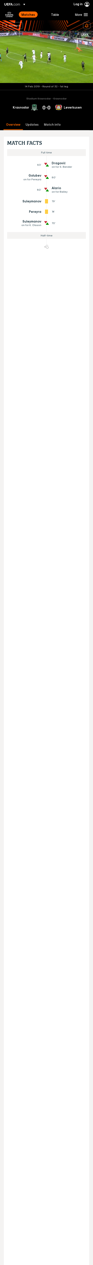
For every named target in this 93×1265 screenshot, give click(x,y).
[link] (28, 14)
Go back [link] (14, 25)
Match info (52, 124)
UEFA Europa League (9, 14)
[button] (80, 14)
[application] (46, 57)
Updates (32, 124)
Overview (13, 124)
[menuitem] (32, 14)
